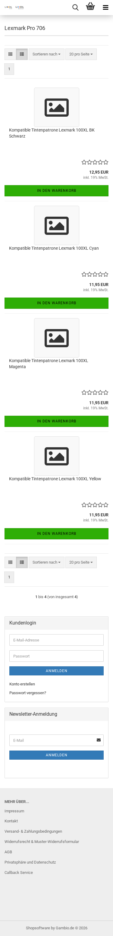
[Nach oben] (96, 926)
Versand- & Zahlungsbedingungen (33, 831)
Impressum (14, 811)
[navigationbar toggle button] (105, 7)
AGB (8, 852)
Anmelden (56, 671)
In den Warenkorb (56, 190)
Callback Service (19, 872)
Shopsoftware (38, 928)
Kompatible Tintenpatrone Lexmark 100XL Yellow (55, 478)
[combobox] (46, 54)
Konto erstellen (22, 684)
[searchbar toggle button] (75, 7)
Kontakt (11, 821)
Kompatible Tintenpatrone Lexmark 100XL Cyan (54, 248)
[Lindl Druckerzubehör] (12, 7)
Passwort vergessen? (27, 693)
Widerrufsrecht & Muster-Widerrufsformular (42, 841)
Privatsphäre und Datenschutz (30, 862)
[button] (10, 54)
